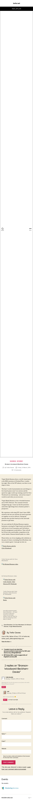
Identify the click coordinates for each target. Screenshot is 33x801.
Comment (4, 718)
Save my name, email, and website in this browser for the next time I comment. (16, 756)
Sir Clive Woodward (18, 624)
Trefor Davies (10, 467)
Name (4, 734)
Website (4, 748)
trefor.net (16, 3)
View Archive (6, 641)
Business (13, 461)
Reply (3, 687)
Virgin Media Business (15, 626)
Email (4, 741)
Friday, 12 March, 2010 (24, 467)
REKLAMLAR (16, 9)
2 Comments (17, 470)
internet (20, 461)
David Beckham (8, 624)
